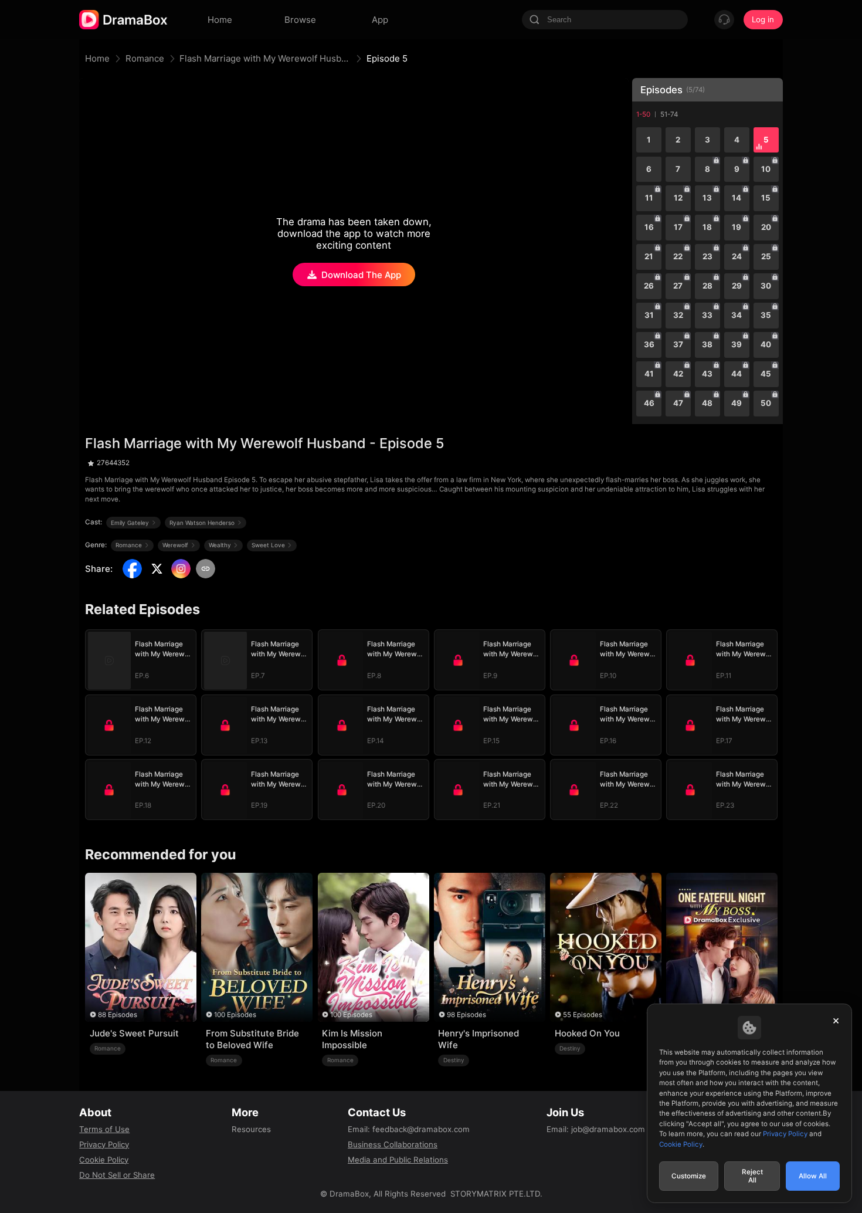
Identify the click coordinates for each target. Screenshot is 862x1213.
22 (678, 256)
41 (649, 373)
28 (707, 285)
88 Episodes (117, 1015)
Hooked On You (587, 1033)
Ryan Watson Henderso (202, 522)
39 (736, 344)
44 (736, 373)
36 (649, 344)
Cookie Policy (103, 1159)
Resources (251, 1129)
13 (707, 197)
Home (97, 58)
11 (649, 197)
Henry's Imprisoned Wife (478, 1039)
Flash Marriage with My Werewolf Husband (265, 58)
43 (707, 373)
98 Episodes (466, 1015)
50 (766, 403)
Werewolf (175, 544)
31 (649, 315)
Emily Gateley (130, 522)
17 (678, 227)
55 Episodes (582, 1015)
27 (678, 285)
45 (766, 373)
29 (737, 285)
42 (678, 373)
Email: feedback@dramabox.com (409, 1129)
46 (649, 403)
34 (736, 315)
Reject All (752, 1176)
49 (736, 403)
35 (766, 315)
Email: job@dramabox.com (596, 1129)
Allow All (813, 1176)
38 (707, 344)
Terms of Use (104, 1129)
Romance (144, 58)
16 (649, 227)
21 (648, 256)
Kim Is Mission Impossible (352, 1039)
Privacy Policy (104, 1144)
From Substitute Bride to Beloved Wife (252, 1039)
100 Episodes (235, 1015)
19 (736, 227)
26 (649, 285)
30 (766, 285)
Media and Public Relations (398, 1159)
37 (678, 344)
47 (678, 403)
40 (766, 344)
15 (766, 197)
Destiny (453, 1059)
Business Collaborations (392, 1144)
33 (707, 315)
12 (678, 197)
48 (707, 403)
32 (678, 315)
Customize (688, 1176)
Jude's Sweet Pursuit (134, 1033)
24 (737, 256)
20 (766, 227)
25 (766, 256)
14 (736, 197)
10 (766, 169)
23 (707, 256)
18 (707, 227)
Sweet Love (268, 544)
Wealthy (220, 544)
